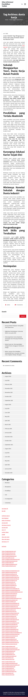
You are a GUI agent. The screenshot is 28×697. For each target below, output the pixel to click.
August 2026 (8, 376)
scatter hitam (5, 532)
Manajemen (8, 486)
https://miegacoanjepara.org (9, 596)
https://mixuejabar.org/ (8, 657)
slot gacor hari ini (6, 525)
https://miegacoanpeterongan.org (10, 577)
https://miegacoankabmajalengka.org (11, 608)
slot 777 (4, 530)
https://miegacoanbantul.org (9, 639)
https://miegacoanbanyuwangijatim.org (12, 632)
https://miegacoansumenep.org (10, 636)
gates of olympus (6, 520)
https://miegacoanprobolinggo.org (10, 603)
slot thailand (5, 518)
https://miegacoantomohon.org (10, 626)
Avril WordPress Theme (19, 694)
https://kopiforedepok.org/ (8, 651)
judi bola (4, 546)
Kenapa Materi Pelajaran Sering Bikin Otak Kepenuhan (14, 326)
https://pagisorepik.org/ (8, 562)
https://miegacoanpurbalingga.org (10, 588)
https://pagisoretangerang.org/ (10, 648)
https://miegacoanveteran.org (9, 580)
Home (6, 19)
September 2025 (9, 400)
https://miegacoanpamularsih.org (10, 579)
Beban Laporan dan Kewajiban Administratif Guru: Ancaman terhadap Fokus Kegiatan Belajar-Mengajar (14, 353)
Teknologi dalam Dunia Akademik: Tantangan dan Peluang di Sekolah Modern (14, 338)
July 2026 (7, 380)
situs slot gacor (5, 539)
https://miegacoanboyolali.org (9, 593)
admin (8, 304)
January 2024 (8, 468)
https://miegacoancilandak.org (9, 624)
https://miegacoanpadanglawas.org (11, 590)
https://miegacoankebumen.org (10, 606)
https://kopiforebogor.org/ (8, 654)
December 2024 (8, 436)
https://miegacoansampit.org (9, 595)
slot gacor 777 (5, 541)
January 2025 (8, 432)
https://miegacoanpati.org (8, 637)
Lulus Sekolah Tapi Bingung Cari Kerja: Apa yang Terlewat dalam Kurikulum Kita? (13, 37)
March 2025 (8, 424)
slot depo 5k (5, 508)
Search (4, 312)
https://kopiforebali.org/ (8, 653)
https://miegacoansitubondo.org (10, 631)
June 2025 (7, 412)
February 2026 (8, 384)
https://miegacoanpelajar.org (9, 585)
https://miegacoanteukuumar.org (10, 642)
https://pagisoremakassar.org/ (9, 564)
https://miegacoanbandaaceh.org (10, 619)
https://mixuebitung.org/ (8, 557)
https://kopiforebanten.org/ (9, 551)
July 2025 (7, 408)
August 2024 (8, 448)
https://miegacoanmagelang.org (10, 575)
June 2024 (7, 456)
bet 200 (3, 511)
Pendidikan (8, 490)
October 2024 (8, 440)
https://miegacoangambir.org (9, 621)
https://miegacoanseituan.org (9, 574)
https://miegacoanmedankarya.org (10, 570)
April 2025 (7, 420)
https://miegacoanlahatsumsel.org (10, 634)
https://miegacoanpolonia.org (9, 572)
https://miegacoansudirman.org (10, 614)
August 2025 (8, 404)
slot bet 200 (5, 523)
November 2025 (8, 392)
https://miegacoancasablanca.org (10, 623)
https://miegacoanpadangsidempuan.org (12, 592)
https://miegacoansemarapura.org (10, 605)
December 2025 (8, 388)
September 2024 (9, 444)
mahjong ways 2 (6, 515)
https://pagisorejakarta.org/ (9, 566)
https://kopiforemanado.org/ (9, 656)
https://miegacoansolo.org (8, 582)
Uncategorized (8, 498)
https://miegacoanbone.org (9, 609)
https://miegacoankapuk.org (9, 616)
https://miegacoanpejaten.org (9, 618)
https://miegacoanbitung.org (9, 627)
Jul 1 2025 (5, 33)
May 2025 (7, 416)
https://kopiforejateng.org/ (8, 553)
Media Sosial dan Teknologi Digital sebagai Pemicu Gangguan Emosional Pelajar (14, 346)
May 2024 (7, 460)
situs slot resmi (5, 537)
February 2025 (8, 428)
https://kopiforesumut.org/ (9, 554)
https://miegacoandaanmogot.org (10, 613)
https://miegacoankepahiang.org (10, 629)
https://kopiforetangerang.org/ (10, 561)
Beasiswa (7, 482)
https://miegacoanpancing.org (9, 644)
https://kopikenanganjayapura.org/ (11, 559)
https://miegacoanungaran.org (9, 600)
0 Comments (20, 304)
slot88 (3, 534)
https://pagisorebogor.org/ (8, 646)
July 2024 (7, 452)
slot (6, 494)
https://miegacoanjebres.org (9, 583)
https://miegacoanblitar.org (9, 601)
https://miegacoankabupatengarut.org (11, 598)
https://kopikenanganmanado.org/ (11, 649)
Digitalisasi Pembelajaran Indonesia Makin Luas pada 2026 (14, 332)
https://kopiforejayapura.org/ (9, 556)
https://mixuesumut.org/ (8, 659)
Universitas (8, 502)
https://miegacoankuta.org (8, 587)
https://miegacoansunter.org (9, 611)
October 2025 (8, 396)
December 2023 (8, 472)
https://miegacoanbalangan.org (10, 640)
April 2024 (7, 464)
